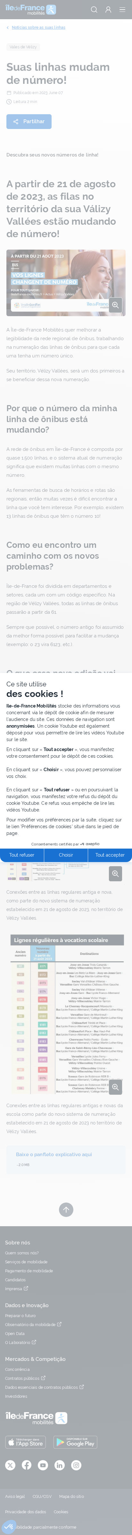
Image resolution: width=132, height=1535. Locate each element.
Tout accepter (110, 855)
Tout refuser (21, 855)
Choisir (66, 855)
